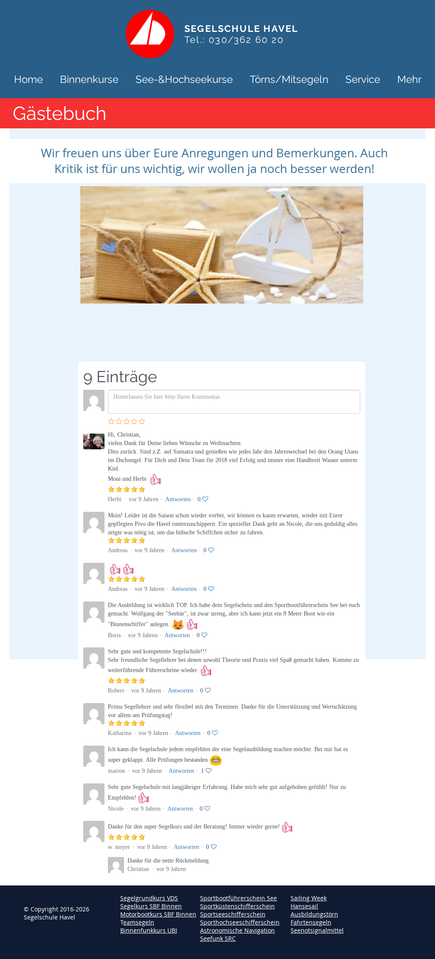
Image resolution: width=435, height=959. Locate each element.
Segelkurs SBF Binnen (151, 906)
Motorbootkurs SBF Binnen (158, 914)
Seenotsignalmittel (317, 930)
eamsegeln (138, 922)
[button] (89, 78)
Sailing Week (309, 898)
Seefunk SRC (218, 938)
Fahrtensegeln (311, 922)
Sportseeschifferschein (233, 914)
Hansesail (304, 906)
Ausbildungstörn (314, 914)
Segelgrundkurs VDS (149, 898)
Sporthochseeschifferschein (240, 922)
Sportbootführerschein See (238, 898)
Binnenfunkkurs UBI (148, 930)
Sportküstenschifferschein (237, 906)
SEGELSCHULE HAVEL (241, 28)
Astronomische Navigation (237, 930)
